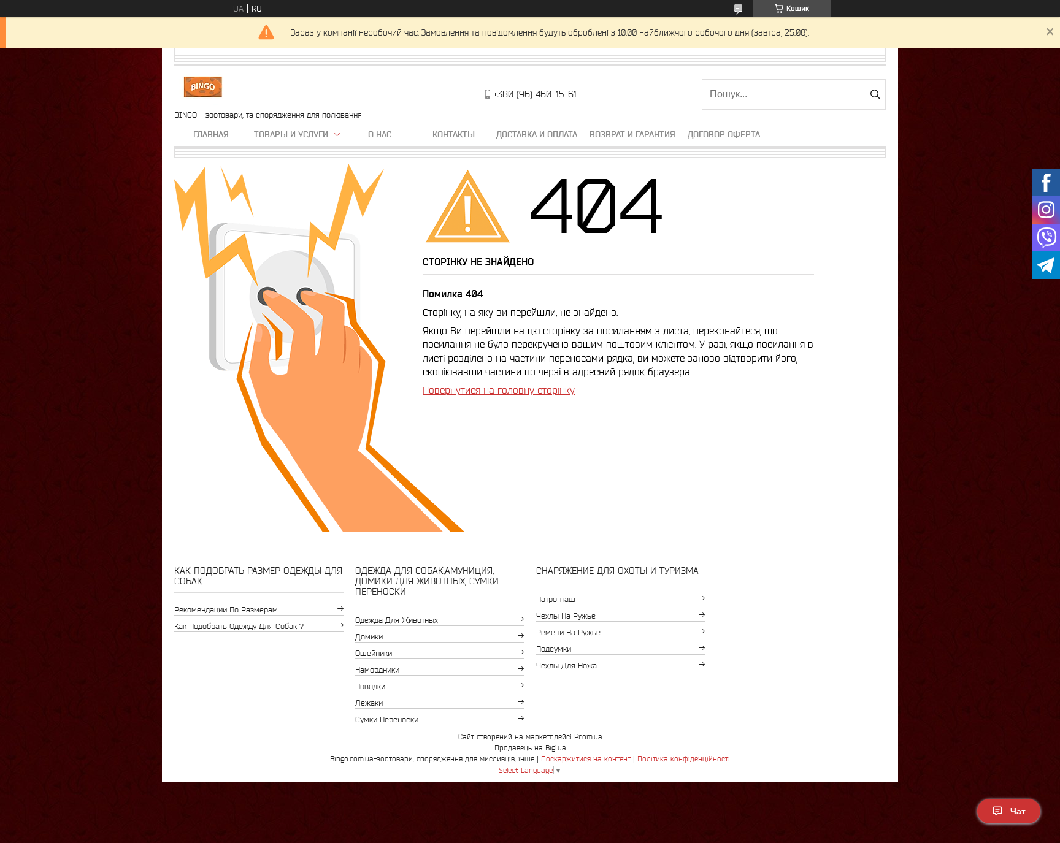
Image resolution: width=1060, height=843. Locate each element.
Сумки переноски (386, 719)
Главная (211, 134)
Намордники (377, 669)
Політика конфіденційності (683, 759)
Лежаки (369, 703)
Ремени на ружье (568, 632)
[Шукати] (875, 94)
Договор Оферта (724, 134)
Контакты (453, 134)
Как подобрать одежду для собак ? (239, 626)
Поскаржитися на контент (586, 759)
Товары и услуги (291, 134)
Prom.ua (588, 737)
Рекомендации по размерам (226, 609)
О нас (379, 134)
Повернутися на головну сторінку (499, 389)
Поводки (370, 686)
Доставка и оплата (536, 134)
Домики (369, 636)
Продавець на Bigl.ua (530, 748)
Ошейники (373, 653)
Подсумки (553, 649)
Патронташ (555, 599)
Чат (1018, 811)
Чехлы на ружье (566, 615)
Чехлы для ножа (566, 665)
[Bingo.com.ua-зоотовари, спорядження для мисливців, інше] (202, 88)
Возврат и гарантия (632, 134)
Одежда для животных (396, 620)
